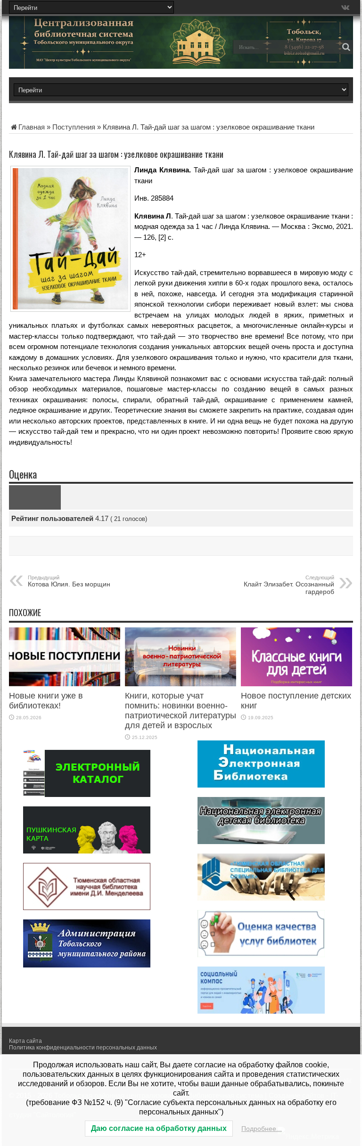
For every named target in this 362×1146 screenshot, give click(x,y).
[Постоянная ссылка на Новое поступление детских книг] (296, 684)
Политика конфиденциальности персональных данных (83, 1047)
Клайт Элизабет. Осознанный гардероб (289, 585)
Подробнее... (261, 1128)
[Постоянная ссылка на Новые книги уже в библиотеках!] (64, 684)
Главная (31, 127)
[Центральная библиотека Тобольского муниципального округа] (75, 53)
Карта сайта (25, 1041)
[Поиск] (346, 47)
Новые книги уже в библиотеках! (46, 700)
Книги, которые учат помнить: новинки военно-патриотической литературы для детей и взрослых (180, 710)
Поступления (73, 127)
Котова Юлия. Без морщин (69, 581)
